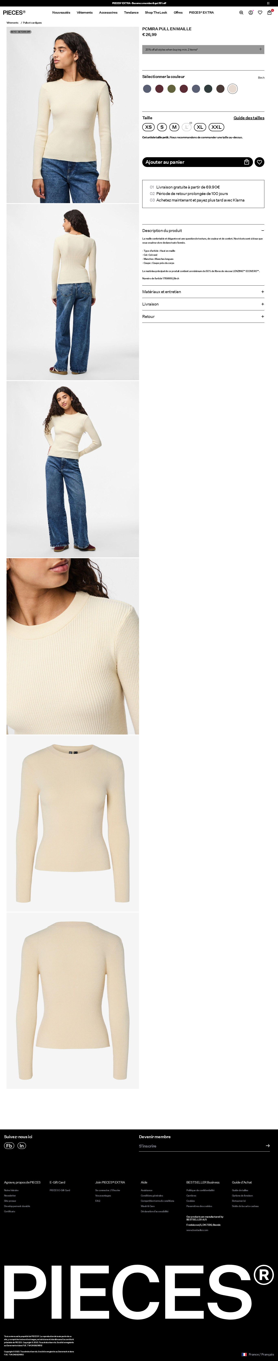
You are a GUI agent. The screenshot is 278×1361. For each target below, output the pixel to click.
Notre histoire (11, 1190)
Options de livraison (242, 1195)
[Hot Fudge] (220, 88)
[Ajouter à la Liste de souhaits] (259, 162)
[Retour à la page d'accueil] (14, 13)
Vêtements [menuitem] (85, 12)
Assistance (146, 1190)
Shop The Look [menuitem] (156, 12)
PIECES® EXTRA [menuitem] (201, 12)
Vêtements (12, 22)
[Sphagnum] (171, 88)
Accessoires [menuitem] (108, 12)
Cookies (190, 1201)
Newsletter (10, 1195)
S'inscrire (148, 1146)
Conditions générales (152, 1195)
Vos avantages (103, 1195)
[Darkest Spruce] (208, 88)
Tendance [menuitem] (131, 12)
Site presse (10, 1201)
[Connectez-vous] (251, 13)
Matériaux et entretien (161, 291)
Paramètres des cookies (199, 1206)
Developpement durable (17, 1206)
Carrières (191, 1195)
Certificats (9, 1211)
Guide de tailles (240, 1190)
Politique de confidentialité (200, 1190)
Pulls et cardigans (32, 22)
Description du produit (162, 230)
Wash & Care (147, 1206)
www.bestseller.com (197, 1230)
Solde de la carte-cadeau (245, 1206)
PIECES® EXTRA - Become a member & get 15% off (139, 3)
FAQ (97, 1201)
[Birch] (232, 88)
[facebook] (9, 1145)
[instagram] (22, 1145)
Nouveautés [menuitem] (61, 12)
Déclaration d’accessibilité (155, 1211)
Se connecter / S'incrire (107, 1190)
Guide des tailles (249, 117)
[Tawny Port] (159, 88)
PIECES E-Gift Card (60, 1190)
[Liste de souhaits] (260, 13)
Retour (148, 316)
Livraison (150, 304)
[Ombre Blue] (147, 88)
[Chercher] (241, 13)
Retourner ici (239, 1201)
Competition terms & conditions (157, 1201)
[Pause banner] (268, 3)
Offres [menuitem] (178, 12)
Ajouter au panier (165, 162)
